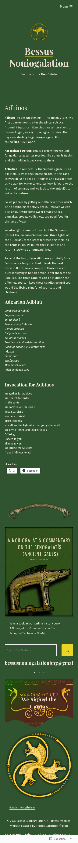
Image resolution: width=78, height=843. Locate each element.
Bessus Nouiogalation (39, 57)
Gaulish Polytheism (22, 807)
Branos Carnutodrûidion (52, 826)
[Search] (67, 650)
